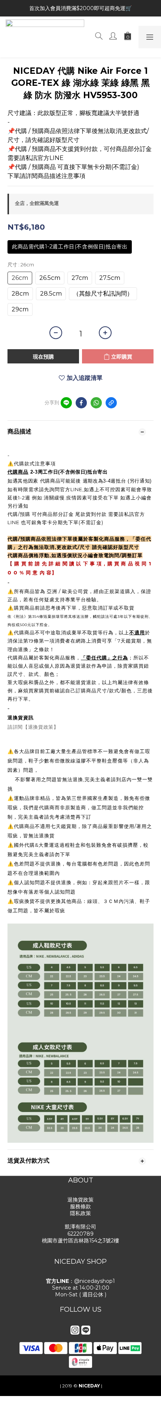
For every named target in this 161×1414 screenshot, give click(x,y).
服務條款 (80, 1206)
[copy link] (111, 402)
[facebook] (81, 402)
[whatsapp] (96, 402)
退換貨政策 (80, 1199)
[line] (66, 402)
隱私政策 (80, 1213)
